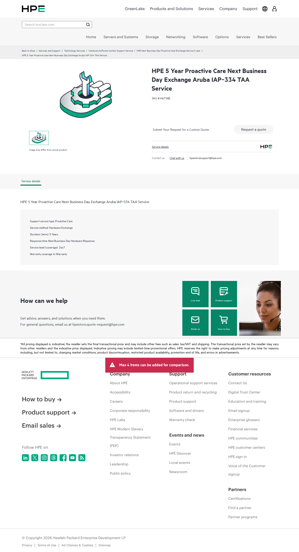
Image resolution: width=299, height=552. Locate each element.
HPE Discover (180, 453)
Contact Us (237, 383)
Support (250, 8)
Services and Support (49, 50)
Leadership (119, 464)
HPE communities (243, 438)
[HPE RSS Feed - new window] (81, 457)
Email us (195, 328)
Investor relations (124, 455)
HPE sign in (237, 456)
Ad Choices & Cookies (77, 545)
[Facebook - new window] (63, 457)
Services (206, 8)
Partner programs (242, 517)
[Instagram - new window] (44, 457)
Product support (223, 300)
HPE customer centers (246, 447)
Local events (179, 462)
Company (228, 8)
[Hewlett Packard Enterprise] (33, 8)
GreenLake (135, 8)
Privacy (27, 545)
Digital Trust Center (244, 392)
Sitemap (104, 545)
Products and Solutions (171, 8)
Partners (237, 489)
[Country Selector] (264, 8)
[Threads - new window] (53, 457)
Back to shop (28, 50)
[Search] (88, 24)
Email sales (38, 425)
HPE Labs (117, 420)
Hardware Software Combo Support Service (111, 50)
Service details (160, 146)
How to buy (224, 328)
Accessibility (120, 392)
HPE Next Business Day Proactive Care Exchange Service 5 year (168, 50)
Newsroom (178, 472)
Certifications (239, 498)
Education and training (247, 401)
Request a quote (253, 129)
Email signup (239, 410)
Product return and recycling (193, 392)
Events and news (186, 435)
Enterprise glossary (244, 420)
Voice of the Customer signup (247, 470)
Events (174, 444)
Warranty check (182, 420)
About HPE (119, 383)
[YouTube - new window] (72, 457)
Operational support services (193, 383)
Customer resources (249, 374)
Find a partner (240, 508)
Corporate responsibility (130, 410)
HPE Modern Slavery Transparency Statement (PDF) (130, 437)
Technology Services (74, 50)
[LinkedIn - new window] (25, 457)
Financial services (243, 429)
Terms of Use (46, 545)
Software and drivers (186, 410)
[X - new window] (34, 457)
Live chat (195, 300)
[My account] (274, 8)
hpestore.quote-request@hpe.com (98, 324)
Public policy (120, 473)
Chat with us (177, 158)
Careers (116, 401)
